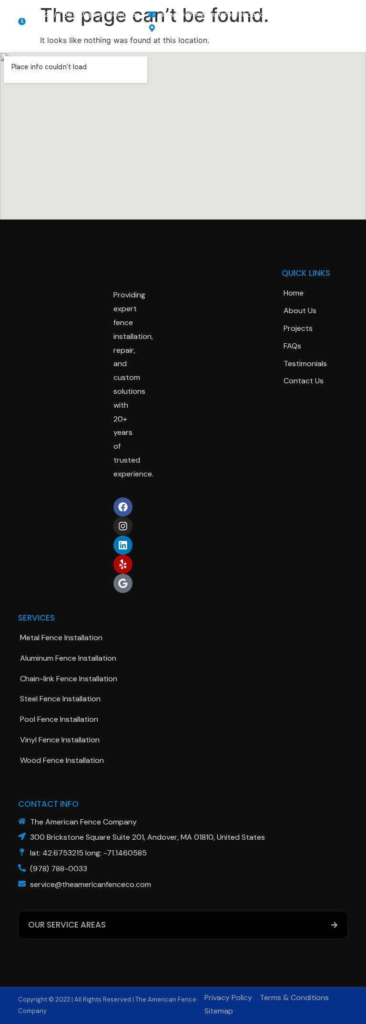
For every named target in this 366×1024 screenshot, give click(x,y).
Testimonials (305, 364)
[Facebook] (122, 507)
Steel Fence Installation (60, 699)
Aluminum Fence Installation (68, 658)
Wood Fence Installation (62, 760)
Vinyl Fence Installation (60, 740)
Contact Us (304, 381)
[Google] (122, 583)
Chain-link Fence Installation (68, 679)
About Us (300, 311)
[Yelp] (122, 564)
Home (294, 293)
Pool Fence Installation (59, 719)
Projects (298, 328)
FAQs (292, 346)
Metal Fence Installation (61, 638)
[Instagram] (122, 526)
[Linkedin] (122, 545)
